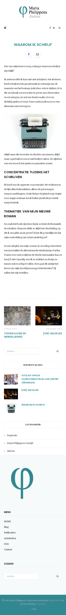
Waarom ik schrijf (33, 404)
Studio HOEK (55, 600)
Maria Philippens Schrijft (20, 443)
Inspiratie (12, 435)
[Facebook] (28, 54)
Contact (8, 549)
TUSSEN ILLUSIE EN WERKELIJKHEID (15, 335)
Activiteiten (10, 538)
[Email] (37, 54)
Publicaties (10, 532)
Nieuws (11, 451)
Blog (6, 527)
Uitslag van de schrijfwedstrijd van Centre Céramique (39, 379)
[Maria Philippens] (33, 12)
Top (34, 609)
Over (6, 544)
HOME (7, 521)
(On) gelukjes (52, 333)
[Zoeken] (60, 28)
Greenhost (41, 604)
